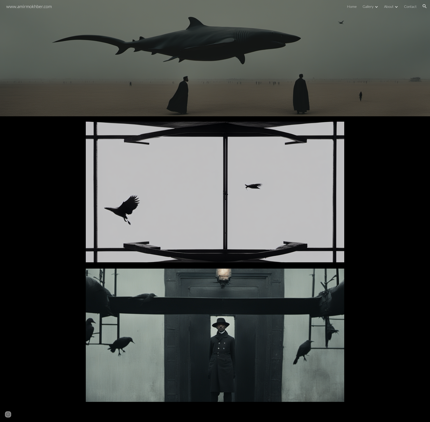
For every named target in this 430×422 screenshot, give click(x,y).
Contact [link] (410, 6)
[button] (424, 6)
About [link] (388, 6)
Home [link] (352, 6)
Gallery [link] (368, 6)
